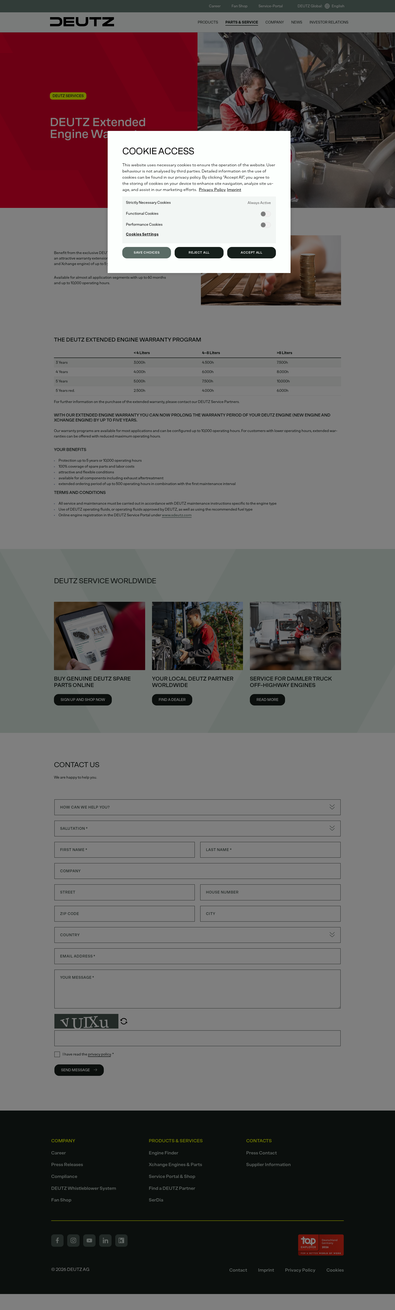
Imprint (234, 189)
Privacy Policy (212, 189)
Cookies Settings (142, 234)
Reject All (199, 253)
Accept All (251, 253)
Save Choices (147, 253)
